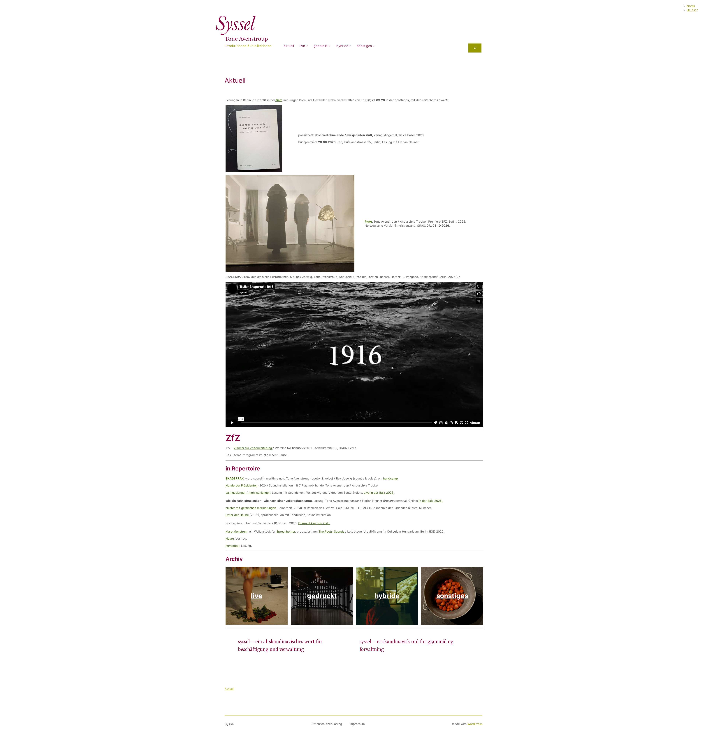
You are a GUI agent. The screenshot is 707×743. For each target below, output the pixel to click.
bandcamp (390, 478)
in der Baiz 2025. (430, 501)
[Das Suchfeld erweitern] (474, 48)
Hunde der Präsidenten (241, 485)
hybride (342, 46)
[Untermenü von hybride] (350, 46)
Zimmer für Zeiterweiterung (253, 448)
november (232, 545)
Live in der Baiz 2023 (378, 492)
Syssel (229, 724)
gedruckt (321, 46)
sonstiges (364, 46)
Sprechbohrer (285, 531)
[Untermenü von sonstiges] (373, 46)
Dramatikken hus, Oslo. (314, 523)
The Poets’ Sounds (331, 531)
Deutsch (692, 10)
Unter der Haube (238, 515)
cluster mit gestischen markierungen (251, 508)
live (302, 46)
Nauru (230, 538)
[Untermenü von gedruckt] (329, 46)
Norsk (691, 6)
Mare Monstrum (236, 531)
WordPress (474, 724)
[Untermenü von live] (307, 46)
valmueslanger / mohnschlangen (248, 492)
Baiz (278, 100)
